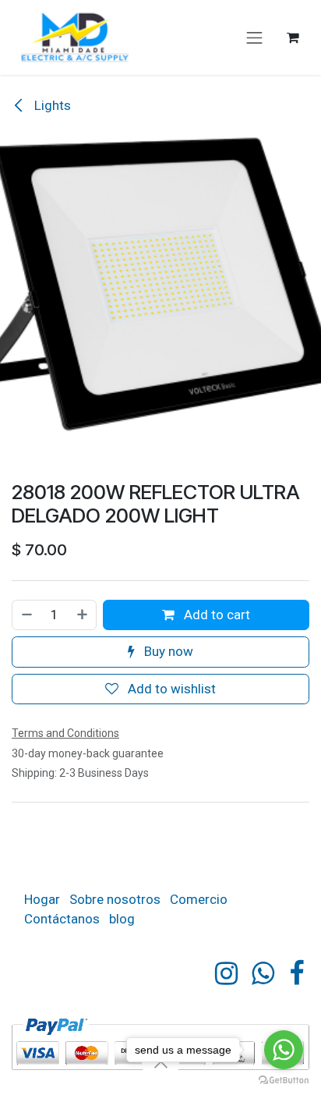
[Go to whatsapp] (283, 1049)
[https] (263, 973)
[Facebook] (296, 973)
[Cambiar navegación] (254, 37)
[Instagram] (226, 973)
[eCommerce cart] (293, 37)
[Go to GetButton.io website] (284, 1079)
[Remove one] (26, 615)
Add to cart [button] (215, 614)
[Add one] (83, 615)
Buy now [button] (167, 651)
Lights (51, 105)
